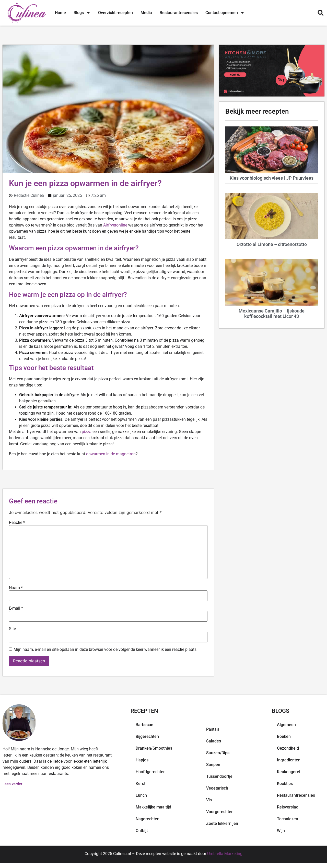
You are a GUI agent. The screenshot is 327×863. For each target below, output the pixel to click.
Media (146, 12)
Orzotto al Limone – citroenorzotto (272, 244)
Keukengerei (288, 771)
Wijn (281, 830)
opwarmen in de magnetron (111, 453)
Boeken (284, 736)
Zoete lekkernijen (222, 823)
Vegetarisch (217, 788)
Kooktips (285, 783)
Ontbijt (142, 830)
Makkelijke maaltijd (153, 807)
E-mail (16, 608)
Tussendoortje (219, 776)
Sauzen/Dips (217, 752)
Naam (16, 588)
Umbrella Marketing (224, 853)
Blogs (79, 12)
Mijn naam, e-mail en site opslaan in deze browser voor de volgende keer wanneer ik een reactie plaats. (105, 650)
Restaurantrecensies (179, 12)
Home (60, 12)
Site (12, 629)
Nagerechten (147, 818)
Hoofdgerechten (151, 771)
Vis (209, 799)
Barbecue (144, 724)
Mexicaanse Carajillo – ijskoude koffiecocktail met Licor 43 (272, 313)
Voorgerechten (219, 811)
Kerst (140, 783)
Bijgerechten (147, 736)
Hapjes (142, 760)
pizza (86, 431)
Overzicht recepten (115, 12)
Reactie (17, 523)
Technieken (287, 818)
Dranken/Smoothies (154, 748)
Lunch (141, 795)
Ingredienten (288, 760)
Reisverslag (287, 807)
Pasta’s (212, 729)
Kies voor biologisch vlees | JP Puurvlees (271, 178)
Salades (213, 741)
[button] (320, 13)
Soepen (213, 764)
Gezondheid (288, 748)
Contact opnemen (221, 12)
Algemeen (286, 724)
